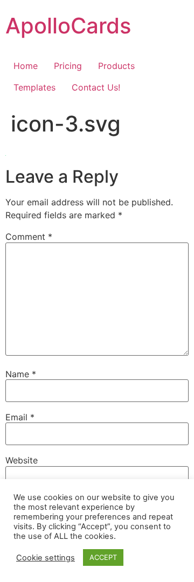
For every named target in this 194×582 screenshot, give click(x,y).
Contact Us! (96, 87)
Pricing (68, 65)
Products (116, 65)
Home (25, 65)
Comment (28, 236)
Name (20, 374)
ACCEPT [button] (103, 557)
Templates (34, 87)
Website (21, 460)
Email (19, 417)
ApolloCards (68, 25)
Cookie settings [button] (45, 558)
